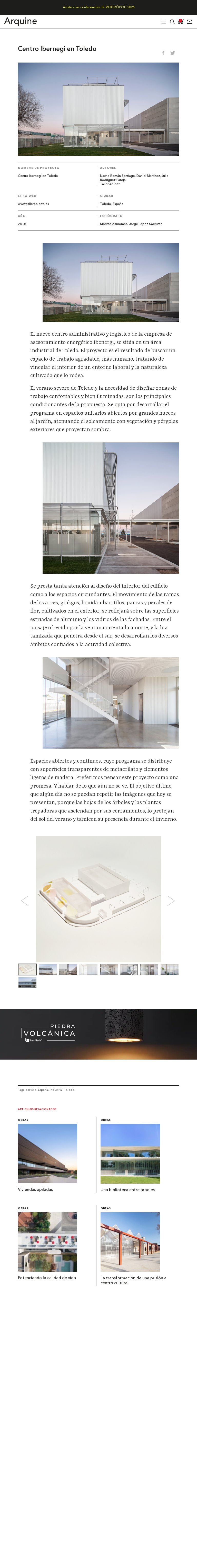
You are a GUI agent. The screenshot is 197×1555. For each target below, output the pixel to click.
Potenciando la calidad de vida (47, 1278)
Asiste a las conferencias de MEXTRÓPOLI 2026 (98, 7)
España (43, 1089)
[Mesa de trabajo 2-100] (98, 1058)
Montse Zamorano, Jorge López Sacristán (131, 224)
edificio (31, 1089)
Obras (23, 1120)
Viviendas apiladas (35, 1190)
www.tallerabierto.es (33, 204)
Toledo (69, 1089)
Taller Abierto (110, 184)
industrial (56, 1089)
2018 (22, 224)
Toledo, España (111, 204)
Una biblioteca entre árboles (128, 1190)
